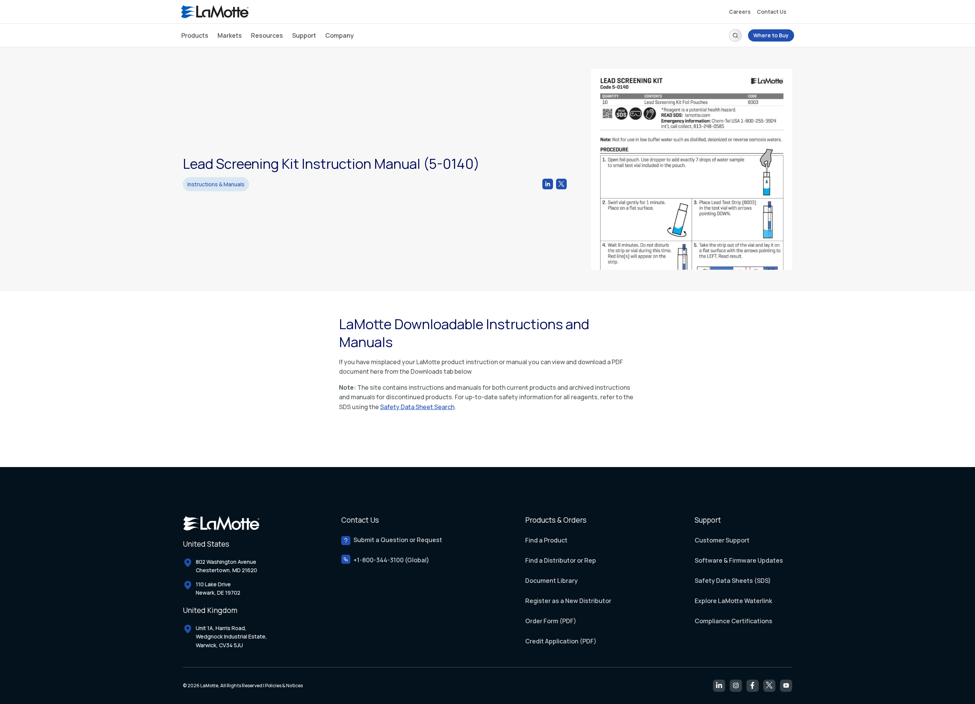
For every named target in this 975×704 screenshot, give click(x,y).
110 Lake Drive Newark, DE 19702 (218, 588)
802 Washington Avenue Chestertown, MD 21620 (226, 566)
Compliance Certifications (733, 621)
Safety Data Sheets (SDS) (733, 580)
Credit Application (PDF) (560, 641)
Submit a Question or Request (397, 540)
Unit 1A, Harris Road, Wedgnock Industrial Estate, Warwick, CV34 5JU (231, 636)
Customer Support (722, 540)
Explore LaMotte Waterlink (733, 601)
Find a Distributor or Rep (560, 560)
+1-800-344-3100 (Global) (391, 560)
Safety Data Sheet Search (417, 407)
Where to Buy (771, 35)
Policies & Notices (284, 685)
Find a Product (546, 540)
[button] (735, 35)
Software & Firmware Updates (739, 560)
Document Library (551, 580)
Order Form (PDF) (550, 621)
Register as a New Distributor (568, 601)
